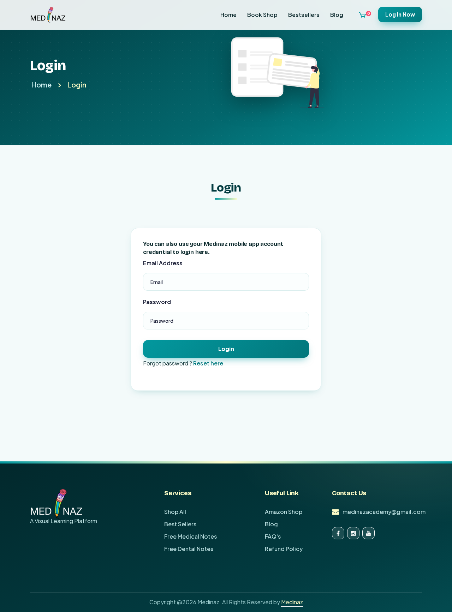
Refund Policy (284, 548)
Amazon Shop (283, 511)
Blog (336, 14)
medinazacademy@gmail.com (384, 511)
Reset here (208, 363)
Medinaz (292, 602)
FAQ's (273, 536)
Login (76, 84)
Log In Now (400, 14)
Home (228, 14)
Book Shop (262, 14)
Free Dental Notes (188, 548)
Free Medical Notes (190, 536)
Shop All (175, 511)
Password (157, 301)
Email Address (163, 263)
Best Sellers (180, 524)
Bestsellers (304, 14)
